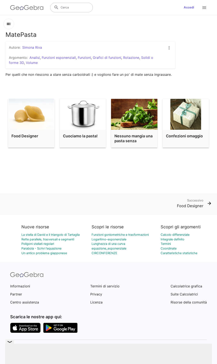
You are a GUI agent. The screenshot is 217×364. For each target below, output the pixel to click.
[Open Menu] (204, 7)
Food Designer (24, 136)
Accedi (189, 7)
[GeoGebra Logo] (26, 7)
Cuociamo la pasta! (80, 136)
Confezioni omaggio (184, 136)
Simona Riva (32, 47)
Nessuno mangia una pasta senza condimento (133, 141)
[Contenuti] (8, 24)
